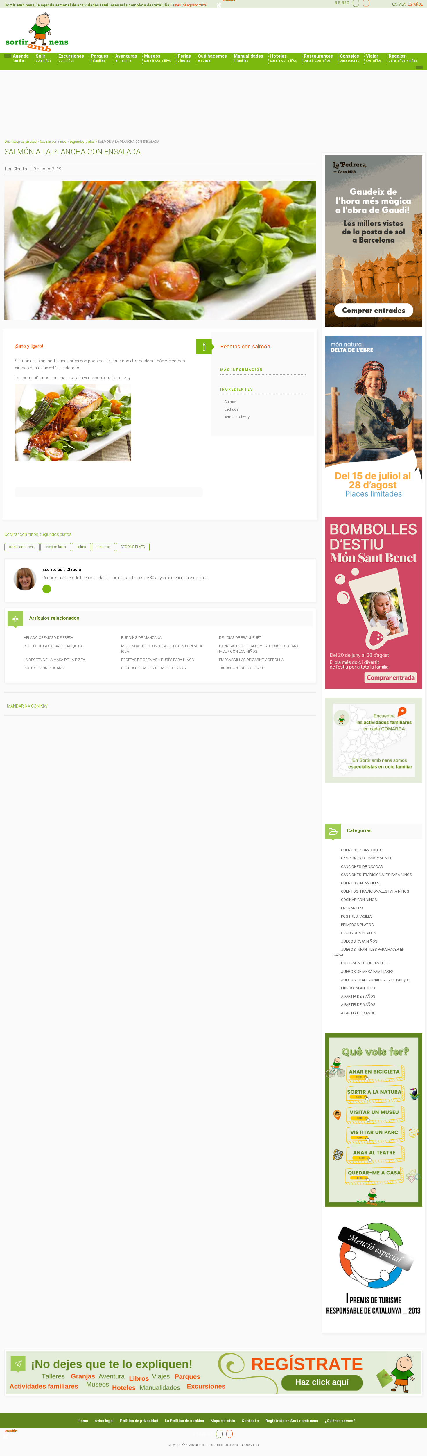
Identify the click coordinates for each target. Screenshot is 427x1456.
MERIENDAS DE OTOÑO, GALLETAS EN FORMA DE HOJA (161, 649)
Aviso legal (104, 1421)
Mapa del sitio (223, 1421)
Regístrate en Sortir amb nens (291, 1421)
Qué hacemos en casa (20, 141)
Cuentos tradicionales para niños (375, 891)
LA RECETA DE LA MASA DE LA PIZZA (54, 660)
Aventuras (126, 57)
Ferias (184, 57)
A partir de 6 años (358, 1004)
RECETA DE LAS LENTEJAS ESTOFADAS (153, 668)
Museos (157, 57)
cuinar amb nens (22, 547)
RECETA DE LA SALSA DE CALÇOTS (53, 646)
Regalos (403, 57)
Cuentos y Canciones (362, 850)
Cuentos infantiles (360, 883)
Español (415, 4)
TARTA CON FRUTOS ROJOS (242, 668)
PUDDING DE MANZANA (141, 637)
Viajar (374, 57)
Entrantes (352, 908)
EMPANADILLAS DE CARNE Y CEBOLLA (251, 660)
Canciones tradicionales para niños (376, 875)
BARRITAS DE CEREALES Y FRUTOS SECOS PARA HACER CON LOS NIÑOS (258, 649)
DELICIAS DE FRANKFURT (240, 637)
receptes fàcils (55, 547)
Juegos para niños (359, 941)
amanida (103, 547)
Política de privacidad (139, 1421)
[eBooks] (364, 3)
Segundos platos (82, 141)
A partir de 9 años (358, 1013)
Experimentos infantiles (365, 963)
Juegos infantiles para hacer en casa (369, 952)
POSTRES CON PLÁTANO (44, 668)
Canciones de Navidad (362, 866)
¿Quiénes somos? (340, 1421)
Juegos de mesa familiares (367, 971)
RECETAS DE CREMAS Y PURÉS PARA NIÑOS (157, 660)
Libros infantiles (358, 988)
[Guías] (354, 3)
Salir (43, 57)
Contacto (250, 1421)
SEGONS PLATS (133, 547)
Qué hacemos (212, 57)
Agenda (21, 57)
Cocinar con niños (53, 141)
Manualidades (248, 57)
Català (399, 4)
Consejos (349, 57)
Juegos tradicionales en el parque (375, 980)
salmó (81, 547)
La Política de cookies (184, 1421)
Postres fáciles (357, 916)
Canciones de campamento (367, 858)
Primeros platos (357, 925)
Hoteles (283, 57)
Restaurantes (318, 57)
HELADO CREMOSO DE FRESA (48, 637)
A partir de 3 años (358, 996)
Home (83, 1421)
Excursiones (71, 57)
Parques (99, 57)
